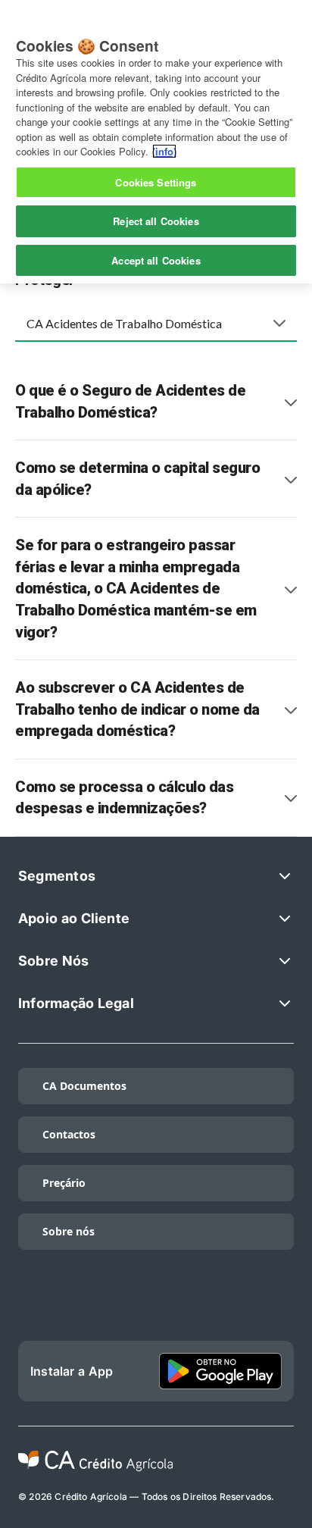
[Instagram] (156, 1304)
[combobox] (156, 323)
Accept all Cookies (155, 260)
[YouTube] (275, 1304)
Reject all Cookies (155, 221)
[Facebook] (216, 1304)
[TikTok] (36, 1304)
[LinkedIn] (96, 1304)
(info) (164, 151)
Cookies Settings (155, 182)
